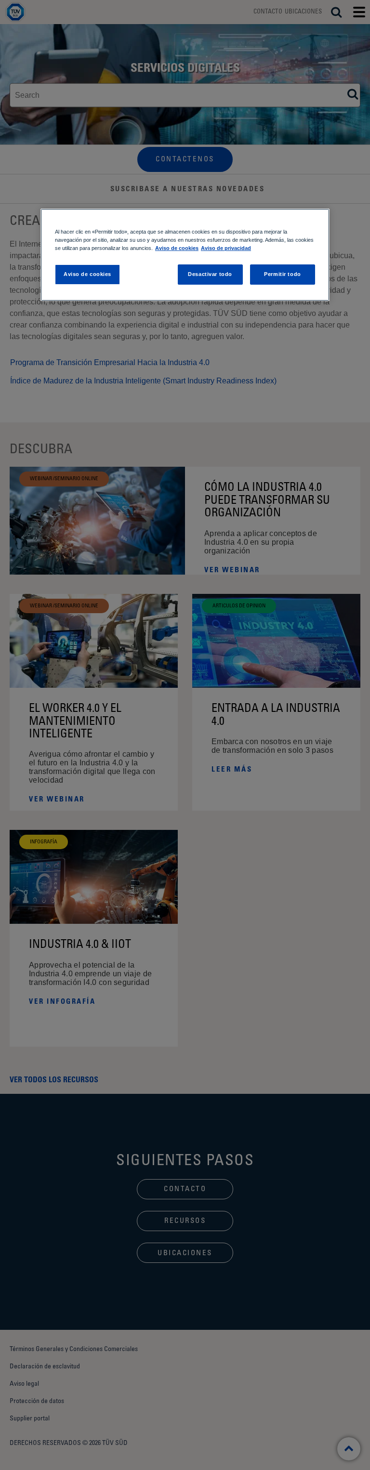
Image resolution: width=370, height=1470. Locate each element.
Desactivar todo (210, 274)
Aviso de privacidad (226, 248)
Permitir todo (282, 274)
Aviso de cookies (176, 248)
